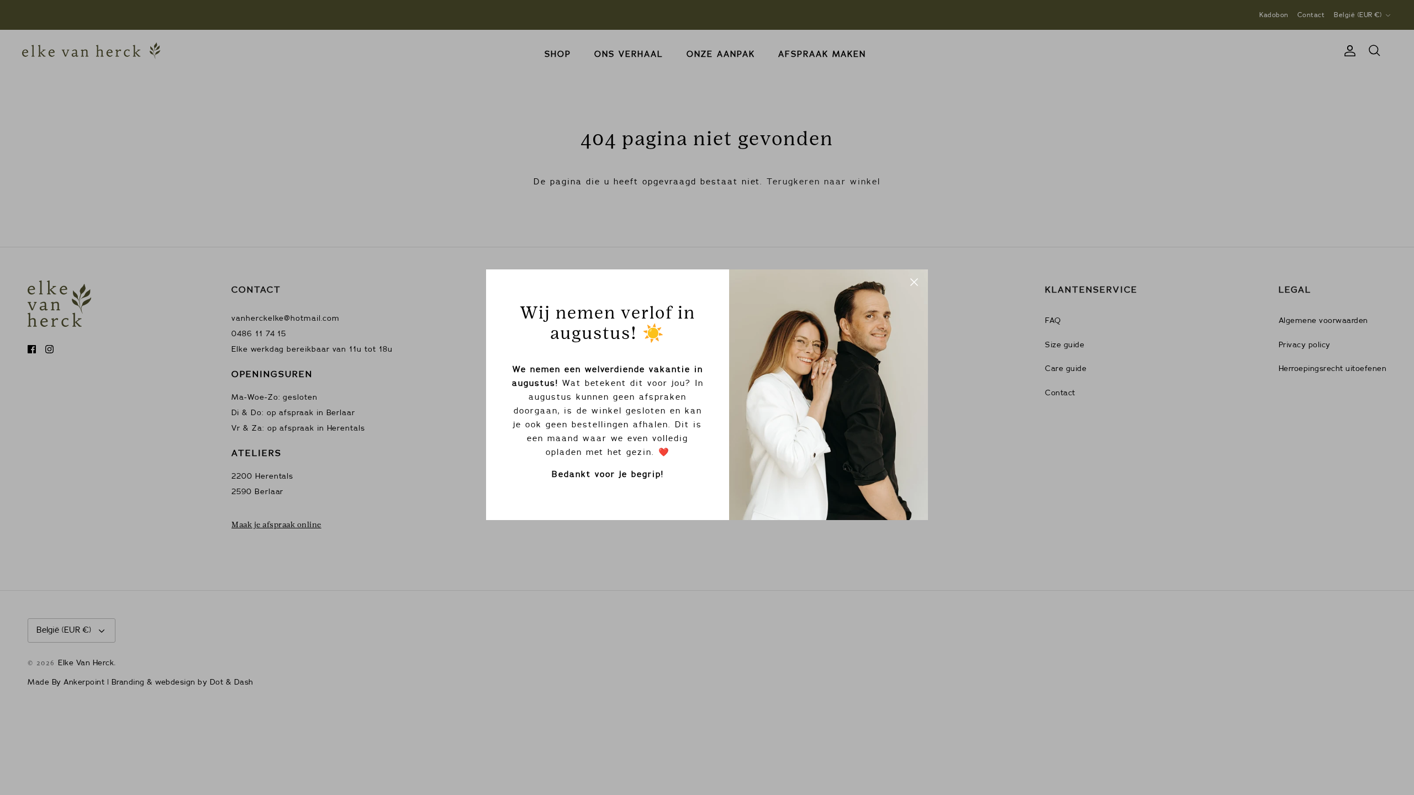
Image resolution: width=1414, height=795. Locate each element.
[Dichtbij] (914, 283)
